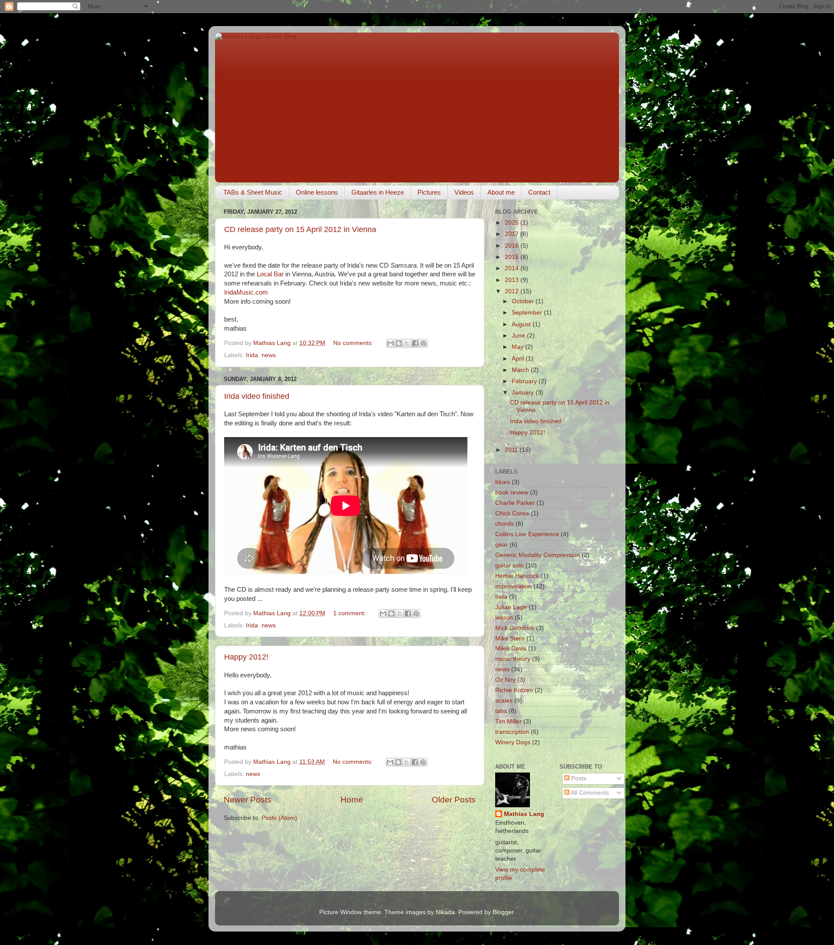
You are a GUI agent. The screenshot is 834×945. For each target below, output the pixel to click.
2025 (512, 222)
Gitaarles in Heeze (377, 192)
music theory (512, 659)
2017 (512, 234)
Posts (577, 778)
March (521, 370)
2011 (512, 450)
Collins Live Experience (527, 534)
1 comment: (350, 613)
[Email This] (390, 343)
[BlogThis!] (398, 343)
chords (504, 524)
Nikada (445, 912)
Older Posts (454, 799)
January (524, 392)
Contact (539, 192)
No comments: (354, 343)
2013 (512, 280)
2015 (512, 257)
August (522, 324)
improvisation (513, 586)
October (524, 301)
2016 (512, 245)
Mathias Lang (524, 814)
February (525, 381)
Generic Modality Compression (537, 555)
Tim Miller (508, 721)
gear (501, 544)
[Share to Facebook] (415, 343)
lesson (504, 617)
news (268, 355)
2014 (512, 268)
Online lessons (317, 192)
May (518, 347)
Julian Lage (511, 607)
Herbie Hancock (517, 576)
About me (501, 192)
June (519, 335)
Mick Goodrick (514, 628)
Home (352, 799)
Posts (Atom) (279, 818)
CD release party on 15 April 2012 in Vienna (300, 229)
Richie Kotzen (514, 690)
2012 (512, 291)
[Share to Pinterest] (423, 343)
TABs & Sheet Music (252, 192)
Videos (464, 192)
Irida (252, 355)
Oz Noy (505, 679)
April (519, 358)
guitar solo (509, 565)
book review (511, 492)
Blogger (503, 912)
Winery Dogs (512, 742)
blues (502, 482)
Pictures (429, 192)
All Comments (589, 792)
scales (504, 700)
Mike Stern (510, 638)
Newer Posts (247, 799)
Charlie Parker (515, 503)
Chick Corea (512, 513)
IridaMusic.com (246, 292)
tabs (501, 711)
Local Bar (270, 274)
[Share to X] (407, 343)
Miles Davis (510, 648)
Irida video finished (256, 396)
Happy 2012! (246, 657)
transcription (512, 732)
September (528, 312)
